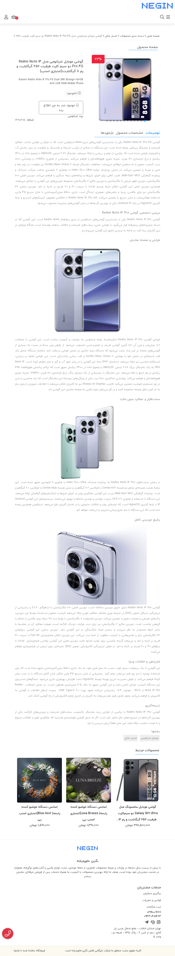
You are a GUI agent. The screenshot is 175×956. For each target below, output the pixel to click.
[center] (112, 17)
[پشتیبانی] (152, 922)
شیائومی (73, 116)
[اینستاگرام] (158, 922)
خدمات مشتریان (149, 887)
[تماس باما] (7, 933)
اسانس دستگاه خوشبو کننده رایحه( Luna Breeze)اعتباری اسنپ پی (88, 813)
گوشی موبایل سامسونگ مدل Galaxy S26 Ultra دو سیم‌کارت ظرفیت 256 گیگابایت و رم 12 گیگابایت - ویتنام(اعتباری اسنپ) (138, 813)
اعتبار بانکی (111, 36)
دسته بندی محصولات (132, 36)
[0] (13, 17)
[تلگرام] (146, 922)
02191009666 (154, 912)
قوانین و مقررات (152, 900)
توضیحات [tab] (153, 133)
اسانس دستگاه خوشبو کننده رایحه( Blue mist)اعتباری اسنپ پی (39, 813)
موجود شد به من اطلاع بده (60, 107)
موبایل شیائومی (150, 738)
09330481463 (152, 916)
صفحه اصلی (153, 36)
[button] (19, 796)
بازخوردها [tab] (107, 133)
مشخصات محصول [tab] (129, 133)
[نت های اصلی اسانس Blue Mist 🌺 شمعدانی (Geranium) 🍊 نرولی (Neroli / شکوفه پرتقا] (39, 780)
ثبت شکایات (153, 906)
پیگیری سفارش (152, 893)
